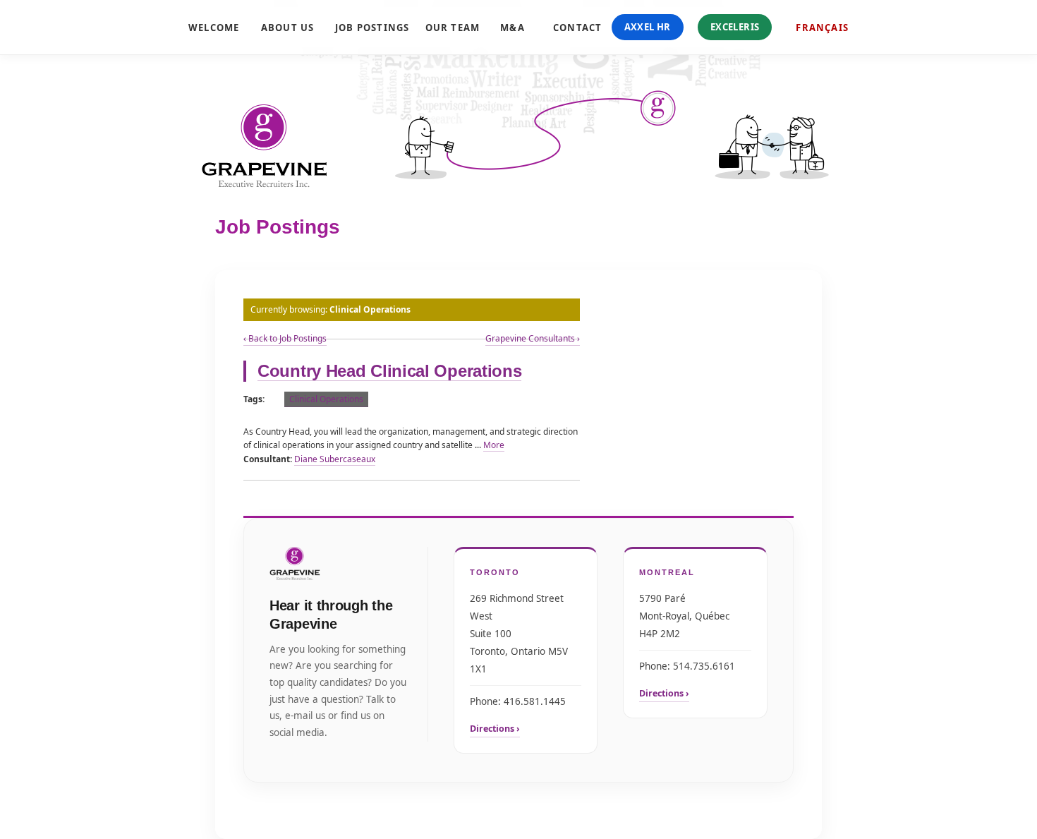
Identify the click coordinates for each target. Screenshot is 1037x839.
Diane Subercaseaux (334, 459)
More (493, 445)
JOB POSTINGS (365, 27)
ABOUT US (283, 27)
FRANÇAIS (822, 27)
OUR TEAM (448, 27)
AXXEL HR (647, 26)
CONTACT (574, 27)
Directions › (495, 729)
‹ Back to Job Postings (285, 338)
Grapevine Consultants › (532, 338)
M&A (511, 27)
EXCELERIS (735, 26)
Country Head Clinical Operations (389, 370)
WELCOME (209, 27)
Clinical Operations (326, 399)
